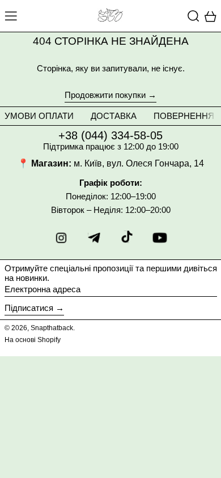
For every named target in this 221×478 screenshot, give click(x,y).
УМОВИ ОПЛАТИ (39, 116)
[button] (193, 16)
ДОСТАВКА (114, 116)
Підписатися (29, 308)
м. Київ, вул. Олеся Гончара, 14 (139, 163)
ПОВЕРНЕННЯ (184, 116)
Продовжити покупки (105, 95)
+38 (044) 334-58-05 (110, 135)
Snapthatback (52, 328)
